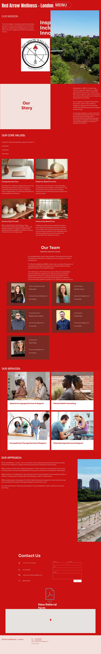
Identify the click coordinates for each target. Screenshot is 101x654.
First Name (55, 561)
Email (54, 566)
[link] (29, 403)
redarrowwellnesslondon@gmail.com (38, 296)
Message (55, 572)
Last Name (70, 561)
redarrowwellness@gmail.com (81, 296)
